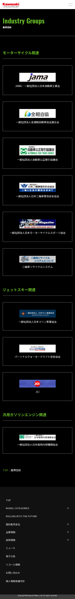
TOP (8, 500)
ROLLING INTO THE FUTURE (21, 516)
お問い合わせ (13, 572)
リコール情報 (13, 564)
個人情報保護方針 (15, 581)
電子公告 (10, 556)
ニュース (10, 548)
